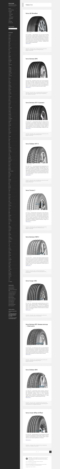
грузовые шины (44, 315)
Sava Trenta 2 (30, 190)
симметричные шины (40, 49)
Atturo (9, 50)
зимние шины (44, 180)
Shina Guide (11, 3)
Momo (9, 176)
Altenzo (10, 39)
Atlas (9, 49)
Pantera (10, 194)
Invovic (9, 133)
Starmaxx (10, 234)
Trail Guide (10, 259)
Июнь (13, 314)
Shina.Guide (30, 466)
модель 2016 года (32, 403)
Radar (9, 211)
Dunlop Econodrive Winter (12, 298)
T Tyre (9, 244)
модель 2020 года (38, 93)
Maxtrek (10, 164)
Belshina (10, 56)
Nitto (9, 183)
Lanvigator (10, 151)
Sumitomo (10, 237)
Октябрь (14, 315)
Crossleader (10, 75)
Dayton (9, 79)
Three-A (10, 248)
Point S (9, 204)
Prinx (9, 209)
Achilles (10, 35)
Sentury (10, 230)
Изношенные (11, 18)
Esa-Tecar (10, 92)
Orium (9, 190)
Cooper (9, 74)
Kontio (9, 146)
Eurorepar (10, 93)
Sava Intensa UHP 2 (32, 237)
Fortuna (10, 103)
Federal (10, 100)
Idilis (9, 129)
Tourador (10, 255)
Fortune (10, 104)
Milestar (10, 175)
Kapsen (9, 139)
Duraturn (10, 89)
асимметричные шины (45, 133)
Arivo (9, 46)
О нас (26, 461)
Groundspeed (10, 118)
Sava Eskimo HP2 (32, 370)
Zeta (9, 280)
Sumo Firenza (10, 238)
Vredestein (10, 269)
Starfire (10, 233)
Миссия (38, 461)
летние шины (34, 93)
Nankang (10, 179)
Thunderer (10, 249)
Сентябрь (11, 315)
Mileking (10, 173)
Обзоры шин (10, 21)
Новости (10, 8)
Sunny (9, 240)
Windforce (10, 274)
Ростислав (31, 48)
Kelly (9, 140)
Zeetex (9, 278)
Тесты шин (10, 11)
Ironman (10, 136)
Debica (9, 81)
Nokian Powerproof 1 (11, 297)
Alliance (10, 38)
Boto (9, 63)
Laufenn (10, 155)
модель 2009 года (32, 360)
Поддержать (35, 461)
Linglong (10, 157)
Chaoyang (10, 67)
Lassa (9, 154)
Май (11, 314)
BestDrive (10, 59)
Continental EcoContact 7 (12, 294)
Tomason (10, 252)
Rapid (9, 212)
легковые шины (44, 48)
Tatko (9, 245)
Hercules (10, 125)
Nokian (9, 184)
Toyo (9, 256)
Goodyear (10, 114)
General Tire (10, 107)
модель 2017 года (28, 227)
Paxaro (9, 197)
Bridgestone (10, 64)
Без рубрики (10, 281)
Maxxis (9, 165)
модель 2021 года (28, 49)
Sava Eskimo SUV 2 (32, 144)
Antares (10, 41)
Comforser (10, 70)
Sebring (10, 226)
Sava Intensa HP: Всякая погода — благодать (37, 325)
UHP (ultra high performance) (40, 270)
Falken (9, 99)
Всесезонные (11, 14)
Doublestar (10, 86)
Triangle (10, 262)
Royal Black (10, 220)
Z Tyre (9, 277)
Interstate (10, 132)
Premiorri (10, 205)
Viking (9, 266)
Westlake (10, 273)
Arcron (9, 45)
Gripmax (10, 117)
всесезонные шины (39, 48)
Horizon (10, 128)
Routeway (10, 219)
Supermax (10, 241)
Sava (34, 48)
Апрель (10, 314)
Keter (9, 143)
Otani (9, 191)
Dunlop (9, 88)
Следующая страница (50, 452)
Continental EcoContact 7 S (12, 293)
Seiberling (10, 227)
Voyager (10, 267)
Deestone (10, 82)
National (10, 180)
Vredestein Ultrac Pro (11, 288)
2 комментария (28, 272)
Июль (14, 314)
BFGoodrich (10, 60)
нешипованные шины (45, 403)
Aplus (9, 42)
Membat (10, 168)
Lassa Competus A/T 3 (11, 301)
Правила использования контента (36, 465)
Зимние (10, 12)
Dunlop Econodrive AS (11, 300)
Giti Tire (10, 110)
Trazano (10, 260)
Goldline (10, 111)
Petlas (9, 198)
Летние (10, 15)
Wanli (9, 270)
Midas (9, 172)
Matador (10, 161)
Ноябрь (12, 318)
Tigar (9, 251)
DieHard (10, 85)
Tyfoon (9, 263)
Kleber (9, 144)
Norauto (10, 186)
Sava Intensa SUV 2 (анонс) (35, 102)
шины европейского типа (29, 404)
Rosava (9, 216)
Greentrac (10, 115)
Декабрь (14, 318)
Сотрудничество (30, 461)
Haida (9, 122)
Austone (10, 52)
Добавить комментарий (29, 50)
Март (16, 313)
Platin (9, 201)
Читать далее (28, 43)
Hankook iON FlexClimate (12, 304)
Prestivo (10, 208)
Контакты (41, 461)
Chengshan (10, 68)
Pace (9, 193)
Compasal (10, 71)
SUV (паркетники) (39, 133)
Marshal (10, 158)
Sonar (9, 231)
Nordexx (10, 187)
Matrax (9, 162)
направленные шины (34, 49)
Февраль (13, 313)
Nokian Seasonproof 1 (11, 305)
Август (13, 317)
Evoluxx (10, 97)
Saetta (9, 222)
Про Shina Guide (11, 22)
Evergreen (10, 96)
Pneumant (10, 202)
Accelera (10, 34)
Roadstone (10, 215)
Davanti (10, 78)
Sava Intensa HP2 (32, 59)
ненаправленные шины (38, 134)
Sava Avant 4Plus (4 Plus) (34, 413)
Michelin (10, 169)
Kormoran (10, 147)
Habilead (10, 121)
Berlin (9, 57)
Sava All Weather (32, 13)
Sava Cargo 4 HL (31, 281)
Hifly (9, 126)
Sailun (9, 223)
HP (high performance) (40, 92)
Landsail (10, 150)
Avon (9, 53)
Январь (11, 313)
